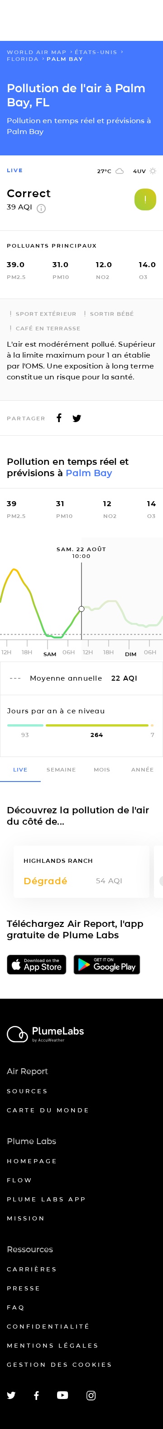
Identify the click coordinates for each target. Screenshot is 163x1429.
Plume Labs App (46, 1199)
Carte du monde (48, 1110)
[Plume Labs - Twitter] (11, 1397)
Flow (20, 1180)
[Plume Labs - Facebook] (36, 1398)
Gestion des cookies (60, 1364)
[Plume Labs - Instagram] (91, 1399)
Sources (27, 1091)
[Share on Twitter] (77, 420)
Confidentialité (49, 1326)
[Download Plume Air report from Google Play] (106, 965)
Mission (26, 1218)
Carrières (32, 1269)
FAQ (16, 1307)
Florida (23, 58)
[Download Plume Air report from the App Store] (37, 965)
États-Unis (96, 52)
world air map (37, 52)
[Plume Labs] (81, 1035)
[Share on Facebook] (59, 420)
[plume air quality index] (41, 210)
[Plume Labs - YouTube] (62, 1398)
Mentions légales (53, 1345)
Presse (24, 1288)
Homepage (32, 1161)
